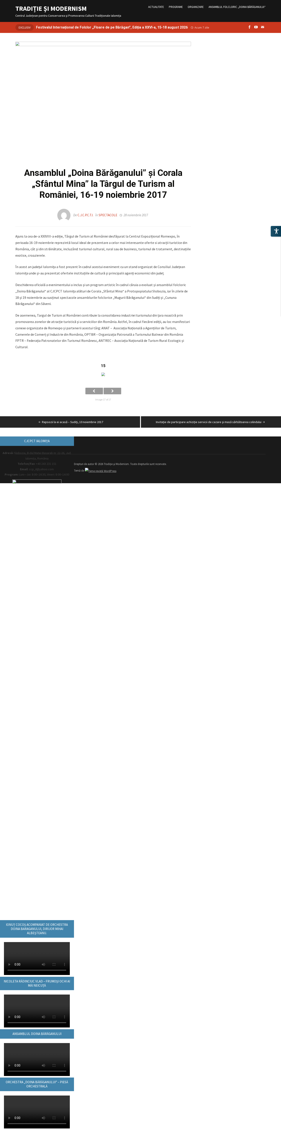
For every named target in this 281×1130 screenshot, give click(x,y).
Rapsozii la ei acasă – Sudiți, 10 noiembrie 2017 (72, 422)
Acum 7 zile (202, 27)
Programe (176, 7)
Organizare (196, 7)
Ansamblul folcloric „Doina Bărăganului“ (237, 7)
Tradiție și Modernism (51, 8)
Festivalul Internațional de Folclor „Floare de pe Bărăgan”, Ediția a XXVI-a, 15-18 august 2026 (112, 27)
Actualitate (156, 7)
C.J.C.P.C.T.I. (85, 215)
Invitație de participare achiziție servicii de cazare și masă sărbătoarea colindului (208, 422)
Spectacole (108, 215)
